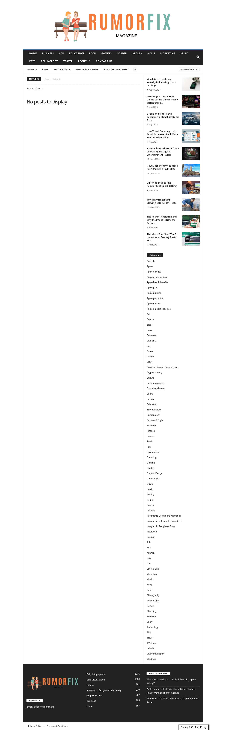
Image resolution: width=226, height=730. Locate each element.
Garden (122, 53)
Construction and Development (162, 367)
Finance (151, 431)
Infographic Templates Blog (161, 526)
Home (33, 53)
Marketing (167, 53)
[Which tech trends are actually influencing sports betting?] (191, 84)
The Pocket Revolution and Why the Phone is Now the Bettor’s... (162, 220)
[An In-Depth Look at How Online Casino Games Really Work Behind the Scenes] (191, 101)
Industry (151, 510)
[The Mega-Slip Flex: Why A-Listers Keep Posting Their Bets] (191, 239)
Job (148, 542)
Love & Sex (153, 568)
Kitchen (150, 553)
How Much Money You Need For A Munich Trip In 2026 (162, 167)
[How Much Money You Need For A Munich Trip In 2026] (191, 170)
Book (149, 330)
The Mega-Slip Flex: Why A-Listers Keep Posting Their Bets (162, 237)
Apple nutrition (154, 293)
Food (92, 53)
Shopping (151, 611)
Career (150, 351)
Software (151, 616)
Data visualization (156, 388)
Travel (68, 61)
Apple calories (62, 69)
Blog (149, 324)
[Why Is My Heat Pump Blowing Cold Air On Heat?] (191, 204)
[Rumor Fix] (113, 24)
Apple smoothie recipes (159, 309)
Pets (32, 61)
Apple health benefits (116, 69)
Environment (153, 415)
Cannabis (151, 340)
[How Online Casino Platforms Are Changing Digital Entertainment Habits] (191, 153)
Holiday (150, 494)
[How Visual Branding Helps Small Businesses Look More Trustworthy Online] (191, 136)
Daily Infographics (156, 383)
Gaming (106, 53)
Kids (149, 547)
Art (148, 314)
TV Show (151, 643)
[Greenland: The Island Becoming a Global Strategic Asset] (191, 118)
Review (150, 606)
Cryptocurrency (154, 372)
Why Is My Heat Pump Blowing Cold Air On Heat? (161, 201)
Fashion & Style (155, 420)
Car (61, 53)
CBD (149, 362)
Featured (151, 425)
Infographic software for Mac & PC (164, 521)
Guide (150, 484)
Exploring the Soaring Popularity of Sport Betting (162, 184)
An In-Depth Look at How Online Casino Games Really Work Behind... (162, 99)
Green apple (153, 478)
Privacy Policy (34, 726)
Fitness (150, 436)
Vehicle (150, 648)
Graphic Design (154, 473)
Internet (150, 537)
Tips (149, 632)
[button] (198, 57)
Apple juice (152, 287)
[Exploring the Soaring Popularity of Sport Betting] (191, 187)
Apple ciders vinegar (87, 69)
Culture (150, 377)
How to (150, 505)
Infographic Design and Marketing (164, 515)
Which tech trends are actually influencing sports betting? (161, 82)
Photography (153, 595)
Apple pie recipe (155, 298)
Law (149, 558)
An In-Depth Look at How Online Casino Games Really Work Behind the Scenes (171, 691)
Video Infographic (156, 653)
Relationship (153, 600)
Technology (49, 61)
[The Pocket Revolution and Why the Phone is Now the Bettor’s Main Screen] (191, 221)
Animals (32, 69)
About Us (84, 61)
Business (48, 53)
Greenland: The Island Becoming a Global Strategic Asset (163, 117)
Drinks (150, 393)
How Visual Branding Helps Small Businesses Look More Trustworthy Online (162, 134)
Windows (151, 659)
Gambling (151, 457)
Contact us (104, 61)
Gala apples (153, 452)
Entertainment (154, 409)
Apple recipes (154, 303)
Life (148, 563)
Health (137, 53)
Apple (45, 69)
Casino (150, 356)
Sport (149, 622)
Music (184, 53)
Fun (149, 446)
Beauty (150, 319)
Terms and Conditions (57, 726)
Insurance (152, 531)
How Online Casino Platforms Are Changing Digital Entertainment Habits (163, 151)
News (149, 584)
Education (76, 53)
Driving (150, 399)
